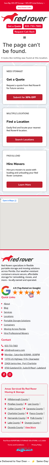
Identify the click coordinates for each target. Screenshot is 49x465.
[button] (24, 37)
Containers (9, 324)
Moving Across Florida (15, 329)
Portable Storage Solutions (17, 320)
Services (8, 312)
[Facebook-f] (4, 374)
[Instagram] (9, 374)
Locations (8, 316)
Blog (6, 307)
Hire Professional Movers (16, 333)
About (7, 303)
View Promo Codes (24, 7)
